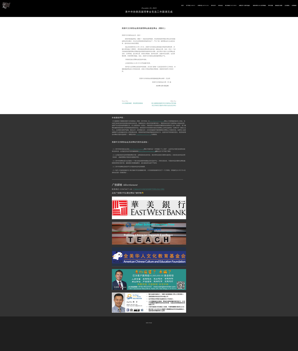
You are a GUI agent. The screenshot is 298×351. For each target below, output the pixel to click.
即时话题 (270, 5)
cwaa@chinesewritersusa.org (143, 134)
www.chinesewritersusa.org (157, 121)
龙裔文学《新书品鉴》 (245, 5)
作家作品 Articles (203, 5)
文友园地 (287, 5)
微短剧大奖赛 (278, 5)
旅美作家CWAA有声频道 (259, 5)
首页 (182, 5)
